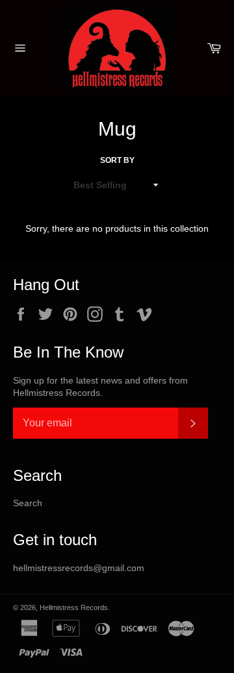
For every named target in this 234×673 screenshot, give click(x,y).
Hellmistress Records (74, 607)
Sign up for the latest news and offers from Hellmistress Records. (100, 386)
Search (27, 503)
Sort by (117, 160)
